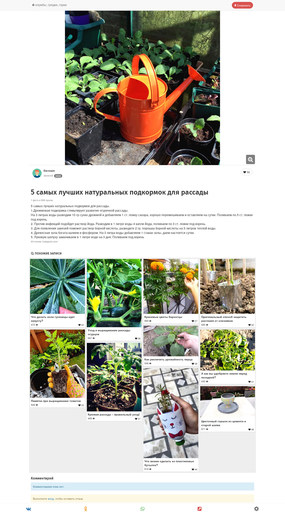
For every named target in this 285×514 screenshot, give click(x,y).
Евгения (49, 170)
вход (51, 498)
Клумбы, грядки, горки (51, 5)
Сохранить (243, 5)
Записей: (52, 175)
